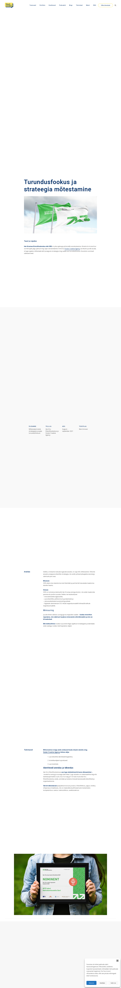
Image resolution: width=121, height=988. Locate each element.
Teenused (32, 5)
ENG (94, 5)
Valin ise (113, 983)
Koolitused (52, 5)
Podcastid (62, 5)
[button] (117, 961)
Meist (88, 5)
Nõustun (91, 983)
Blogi (70, 5)
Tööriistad (79, 5)
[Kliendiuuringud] (9, 5)
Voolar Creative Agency (72, 249)
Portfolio (42, 5)
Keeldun (102, 983)
